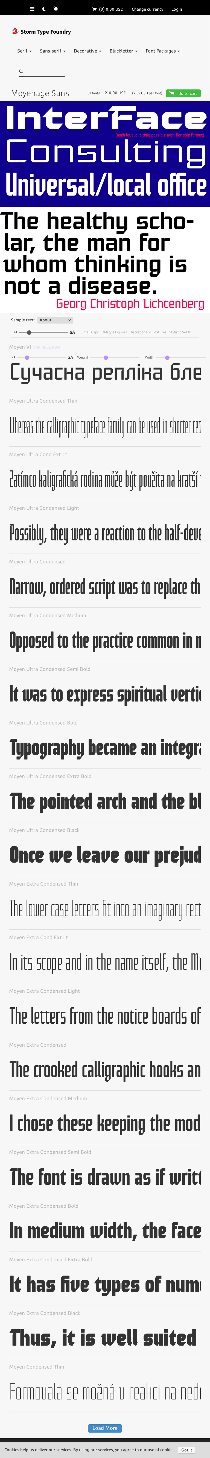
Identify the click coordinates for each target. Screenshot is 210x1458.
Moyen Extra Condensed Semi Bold (50, 1152)
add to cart (183, 93)
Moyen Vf (20, 347)
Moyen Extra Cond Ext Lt (38, 937)
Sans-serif (51, 51)
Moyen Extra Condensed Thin (43, 884)
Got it (186, 1450)
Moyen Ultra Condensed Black (44, 830)
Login (176, 9)
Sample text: (23, 320)
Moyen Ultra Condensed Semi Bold (50, 669)
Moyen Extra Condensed (37, 1045)
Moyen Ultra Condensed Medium (47, 615)
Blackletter (122, 51)
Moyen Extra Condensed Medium (48, 1098)
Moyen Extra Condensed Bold (43, 1206)
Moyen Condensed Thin (36, 1367)
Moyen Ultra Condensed (37, 561)
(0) (108, 9)
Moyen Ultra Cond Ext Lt (38, 454)
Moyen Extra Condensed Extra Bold (50, 1259)
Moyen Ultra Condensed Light (44, 508)
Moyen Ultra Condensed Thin (43, 401)
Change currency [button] (147, 9)
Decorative (86, 51)
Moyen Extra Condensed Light (44, 991)
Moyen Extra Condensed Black (44, 1313)
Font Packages (161, 51)
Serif (22, 51)
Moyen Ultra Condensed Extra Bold (50, 776)
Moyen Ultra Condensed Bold (43, 723)
